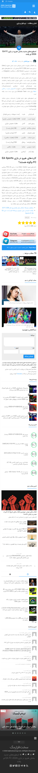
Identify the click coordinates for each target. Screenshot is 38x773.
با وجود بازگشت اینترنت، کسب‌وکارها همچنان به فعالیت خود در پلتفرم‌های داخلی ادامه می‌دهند (16, 582)
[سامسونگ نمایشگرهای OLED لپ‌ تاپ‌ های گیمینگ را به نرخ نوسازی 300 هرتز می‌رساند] (33, 389)
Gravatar (19, 374)
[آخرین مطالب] (28, 575)
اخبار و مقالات (32, 23)
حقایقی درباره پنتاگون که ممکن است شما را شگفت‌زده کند (15, 523)
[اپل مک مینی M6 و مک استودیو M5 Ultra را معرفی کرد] (33, 619)
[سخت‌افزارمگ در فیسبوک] (16, 766)
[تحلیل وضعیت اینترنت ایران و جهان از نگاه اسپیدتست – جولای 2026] (33, 600)
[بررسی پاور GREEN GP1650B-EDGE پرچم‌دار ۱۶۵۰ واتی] (33, 407)
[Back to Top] (19, 742)
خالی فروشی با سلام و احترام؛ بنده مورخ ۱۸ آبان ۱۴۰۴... (17, 642)
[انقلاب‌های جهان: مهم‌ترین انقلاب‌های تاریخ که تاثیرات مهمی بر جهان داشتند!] (19, 500)
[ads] (19, 18)
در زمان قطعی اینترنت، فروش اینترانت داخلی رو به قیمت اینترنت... (16, 659)
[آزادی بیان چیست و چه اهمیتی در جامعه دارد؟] (32, 544)
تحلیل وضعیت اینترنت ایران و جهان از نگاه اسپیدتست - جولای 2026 (17, 248)
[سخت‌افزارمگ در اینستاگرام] (19, 766)
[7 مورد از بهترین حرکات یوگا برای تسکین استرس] (32, 537)
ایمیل (16, 348)
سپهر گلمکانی (26, 61)
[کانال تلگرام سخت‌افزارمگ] (22, 766)
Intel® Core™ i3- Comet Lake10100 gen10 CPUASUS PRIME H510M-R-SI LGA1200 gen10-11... (16, 651)
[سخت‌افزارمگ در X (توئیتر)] (13, 766)
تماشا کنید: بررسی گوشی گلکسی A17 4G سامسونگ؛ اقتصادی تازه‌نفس (17, 463)
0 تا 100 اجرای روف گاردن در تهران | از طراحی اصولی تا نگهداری (14, 530)
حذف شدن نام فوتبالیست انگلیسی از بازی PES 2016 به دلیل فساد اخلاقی (12, 270)
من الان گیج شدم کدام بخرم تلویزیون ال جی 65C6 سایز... (18, 693)
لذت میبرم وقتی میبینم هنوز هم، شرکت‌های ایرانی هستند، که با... (16, 701)
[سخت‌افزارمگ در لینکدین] (11, 766)
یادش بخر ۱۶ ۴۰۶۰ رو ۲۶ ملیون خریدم (21, 673)
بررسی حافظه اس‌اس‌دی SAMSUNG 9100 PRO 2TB (15, 445)
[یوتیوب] (19, 234)
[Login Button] (25, 12)
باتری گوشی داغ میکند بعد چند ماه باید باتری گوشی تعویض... (17, 636)
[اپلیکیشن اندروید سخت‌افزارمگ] (24, 766)
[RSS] (27, 766)
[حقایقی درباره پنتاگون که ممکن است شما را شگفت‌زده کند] (32, 522)
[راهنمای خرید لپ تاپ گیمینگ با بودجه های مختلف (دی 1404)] (19, 720)
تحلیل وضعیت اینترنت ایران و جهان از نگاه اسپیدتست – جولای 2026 (17, 601)
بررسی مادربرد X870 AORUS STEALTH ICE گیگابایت (16, 454)
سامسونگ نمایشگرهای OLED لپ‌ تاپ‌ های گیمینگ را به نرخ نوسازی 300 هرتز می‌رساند (15, 389)
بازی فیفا (27, 217)
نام (33, 348)
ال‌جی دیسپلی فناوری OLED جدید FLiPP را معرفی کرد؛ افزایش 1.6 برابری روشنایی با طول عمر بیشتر (15, 417)
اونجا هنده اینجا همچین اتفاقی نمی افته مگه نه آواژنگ (17, 679)
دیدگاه (32, 335)
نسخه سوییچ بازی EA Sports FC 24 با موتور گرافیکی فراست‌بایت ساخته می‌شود (29, 271)
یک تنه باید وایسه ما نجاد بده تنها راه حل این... (19, 685)
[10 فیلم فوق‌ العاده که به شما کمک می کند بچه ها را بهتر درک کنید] (19, 317)
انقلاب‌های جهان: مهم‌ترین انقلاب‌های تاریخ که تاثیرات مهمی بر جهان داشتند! (20, 513)
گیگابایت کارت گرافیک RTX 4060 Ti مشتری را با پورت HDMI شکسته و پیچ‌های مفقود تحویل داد (15, 398)
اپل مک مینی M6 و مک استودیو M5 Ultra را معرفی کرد (16, 619)
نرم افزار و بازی (21, 23)
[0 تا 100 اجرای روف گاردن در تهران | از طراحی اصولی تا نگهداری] (32, 529)
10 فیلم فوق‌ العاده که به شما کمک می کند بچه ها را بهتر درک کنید (19, 326)
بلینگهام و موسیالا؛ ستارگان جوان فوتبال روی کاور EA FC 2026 (17, 208)
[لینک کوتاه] (12, 61)
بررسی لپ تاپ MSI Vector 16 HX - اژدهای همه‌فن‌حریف (16, 473)
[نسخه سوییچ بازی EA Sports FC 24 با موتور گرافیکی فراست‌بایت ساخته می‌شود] (27, 261)
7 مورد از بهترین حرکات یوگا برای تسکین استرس (14, 537)
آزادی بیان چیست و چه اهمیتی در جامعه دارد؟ (14, 544)
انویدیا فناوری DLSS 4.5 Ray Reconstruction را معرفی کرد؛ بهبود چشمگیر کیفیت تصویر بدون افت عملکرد (14, 610)
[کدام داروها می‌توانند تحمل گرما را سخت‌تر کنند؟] (19, 295)
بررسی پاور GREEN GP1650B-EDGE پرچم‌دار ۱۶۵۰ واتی (16, 408)
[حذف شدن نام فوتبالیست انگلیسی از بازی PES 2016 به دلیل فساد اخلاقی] (10, 261)
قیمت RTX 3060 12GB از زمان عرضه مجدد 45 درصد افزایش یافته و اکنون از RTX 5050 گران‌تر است (15, 591)
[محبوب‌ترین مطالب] (10, 575)
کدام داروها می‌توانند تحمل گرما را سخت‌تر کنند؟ (20, 303)
